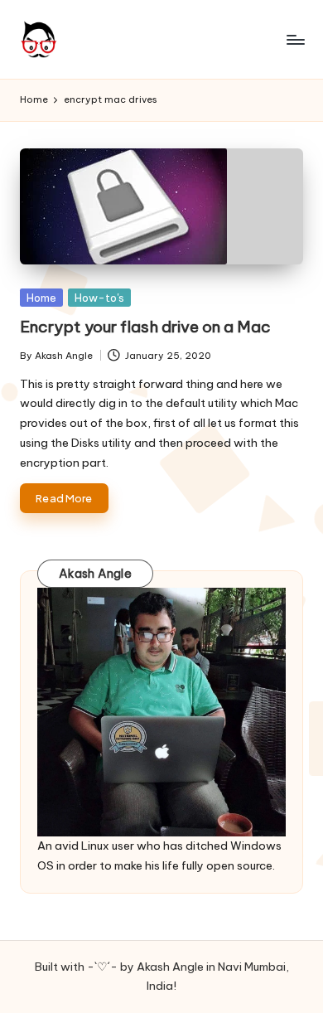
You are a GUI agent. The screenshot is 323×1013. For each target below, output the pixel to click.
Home (41, 297)
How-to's (99, 297)
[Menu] (295, 39)
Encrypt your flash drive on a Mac (145, 327)
